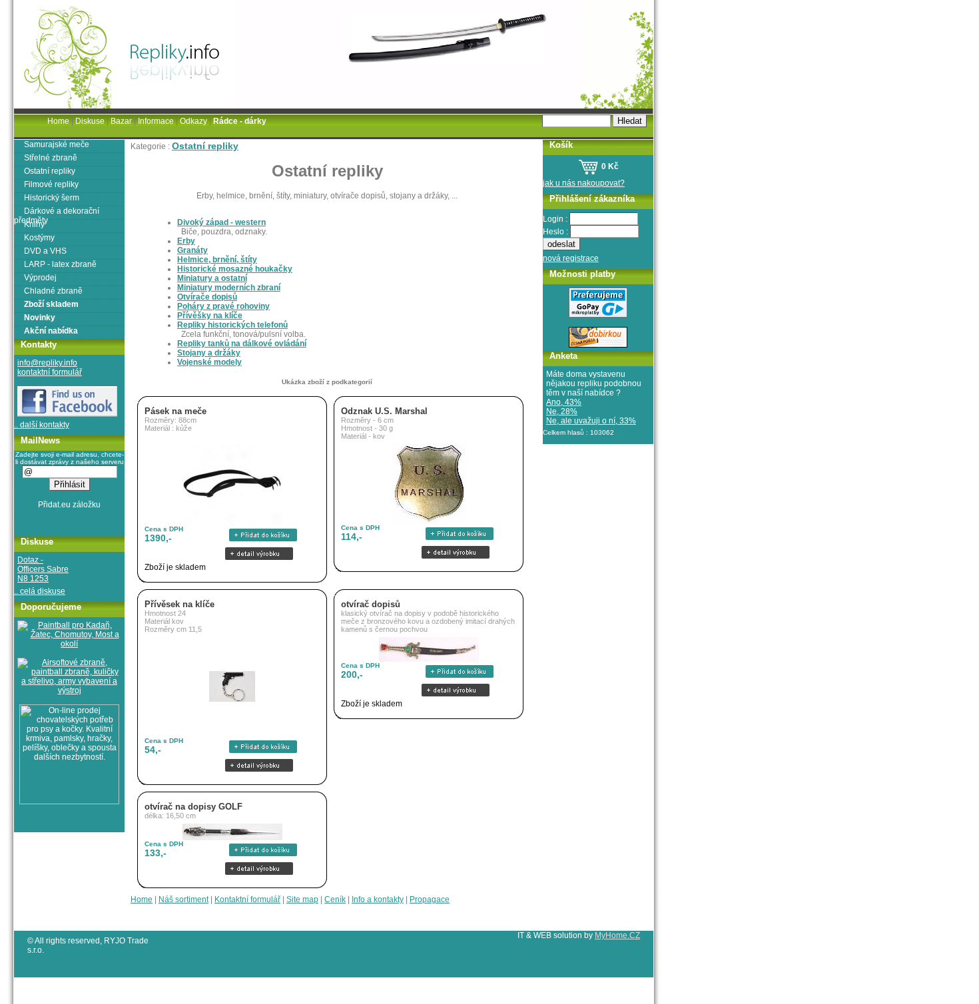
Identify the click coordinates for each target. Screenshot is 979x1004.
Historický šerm (51, 197)
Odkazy (193, 121)
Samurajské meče (56, 144)
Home (142, 899)
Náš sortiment (183, 899)
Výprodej (40, 277)
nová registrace (571, 258)
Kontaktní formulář (247, 899)
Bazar (121, 121)
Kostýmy (39, 237)
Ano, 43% (563, 402)
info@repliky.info (47, 363)
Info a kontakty (378, 899)
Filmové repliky (51, 184)
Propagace (430, 899)
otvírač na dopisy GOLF (193, 807)
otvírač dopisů (370, 604)
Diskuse (90, 121)
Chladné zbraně (53, 291)
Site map (302, 899)
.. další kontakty (41, 424)
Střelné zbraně (50, 157)
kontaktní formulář (49, 372)
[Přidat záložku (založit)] (69, 508)
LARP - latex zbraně (60, 264)
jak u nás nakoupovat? (584, 183)
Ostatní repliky (205, 145)
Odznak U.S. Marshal (384, 411)
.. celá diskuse (39, 591)
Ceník (335, 899)
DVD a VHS (45, 251)
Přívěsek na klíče (179, 604)
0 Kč (609, 166)
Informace (156, 121)
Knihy (34, 224)
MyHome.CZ (617, 935)
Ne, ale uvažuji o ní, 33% (591, 420)
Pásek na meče (175, 411)
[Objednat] (259, 535)
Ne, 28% (561, 411)
